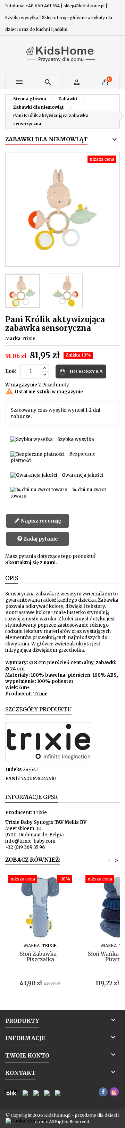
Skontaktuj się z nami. (31, 563)
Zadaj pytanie (40, 539)
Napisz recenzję (40, 521)
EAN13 (12, 779)
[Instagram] (114, 1091)
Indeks (13, 769)
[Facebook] (103, 1091)
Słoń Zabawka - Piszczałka (40, 957)
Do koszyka (86, 371)
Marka (12, 339)
